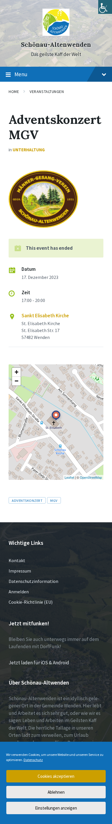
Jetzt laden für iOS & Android (39, 662)
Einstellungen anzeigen (56, 808)
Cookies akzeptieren (56, 776)
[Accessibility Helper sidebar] (105, 7)
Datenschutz (33, 760)
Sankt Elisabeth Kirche (45, 315)
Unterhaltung (29, 149)
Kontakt (17, 560)
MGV (54, 500)
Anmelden (19, 591)
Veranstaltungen (47, 91)
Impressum (20, 571)
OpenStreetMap (91, 477)
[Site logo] (56, 34)
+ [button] (16, 372)
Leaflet (69, 477)
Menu (20, 74)
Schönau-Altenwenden (56, 45)
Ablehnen (56, 792)
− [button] (16, 381)
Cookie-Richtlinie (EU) (31, 602)
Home (14, 91)
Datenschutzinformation (33, 581)
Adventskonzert (27, 500)
